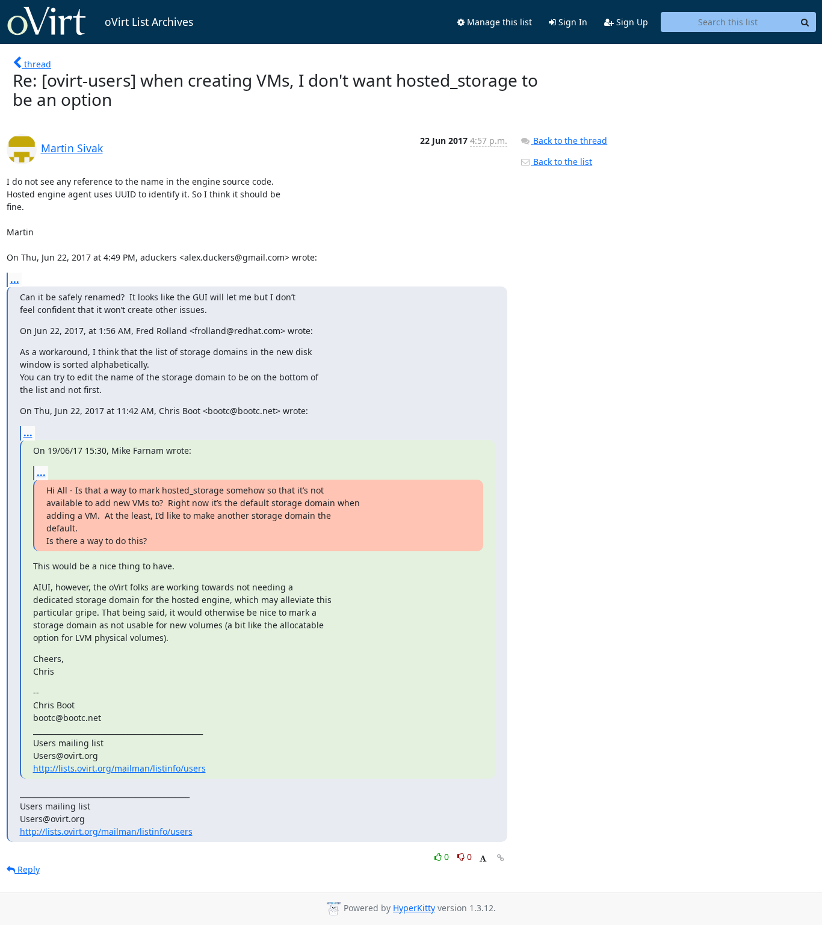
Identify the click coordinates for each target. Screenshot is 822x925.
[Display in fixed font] (483, 858)
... (14, 279)
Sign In (571, 22)
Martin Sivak (72, 148)
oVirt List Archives (149, 21)
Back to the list (561, 161)
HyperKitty (414, 908)
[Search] (805, 22)
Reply (27, 869)
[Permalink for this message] (500, 858)
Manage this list (498, 22)
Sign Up (631, 22)
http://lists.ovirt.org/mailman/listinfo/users (119, 768)
